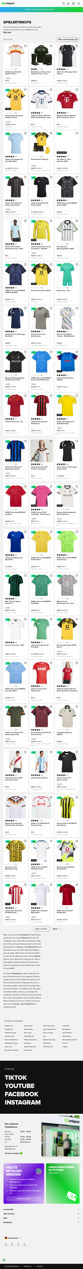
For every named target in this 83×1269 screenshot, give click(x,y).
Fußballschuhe (9, 1026)
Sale (44, 1036)
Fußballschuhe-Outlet (11, 1043)
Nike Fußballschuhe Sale (69, 1039)
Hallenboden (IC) (48, 1046)
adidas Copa (8, 1046)
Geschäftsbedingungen (12, 1266)
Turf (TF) (64, 1043)
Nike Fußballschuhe (49, 1026)
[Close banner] (81, 9)
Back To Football (48, 1033)
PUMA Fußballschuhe (30, 1039)
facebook (21, 1094)
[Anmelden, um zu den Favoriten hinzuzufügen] (25, 46)
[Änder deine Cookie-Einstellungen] (4, 1260)
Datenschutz (27, 1266)
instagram (23, 1102)
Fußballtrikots (9, 1029)
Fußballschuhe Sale (10, 1033)
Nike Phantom (66, 1029)
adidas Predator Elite (30, 1046)
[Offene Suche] (63, 3)
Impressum (40, 1266)
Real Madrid (27, 1043)
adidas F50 (65, 1026)
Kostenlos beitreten (24, 1199)
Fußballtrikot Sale (29, 1036)
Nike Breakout (66, 1036)
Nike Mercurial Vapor (49, 1039)
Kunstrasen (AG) (9, 1036)
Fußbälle (65, 1046)
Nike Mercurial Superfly (11, 1050)
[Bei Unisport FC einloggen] (68, 3)
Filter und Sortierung (66, 39)
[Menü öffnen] (78, 3)
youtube (19, 1086)
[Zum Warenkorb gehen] (73, 3)
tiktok (16, 1078)
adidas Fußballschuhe (49, 1029)
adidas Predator (28, 1029)
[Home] (8, 3)
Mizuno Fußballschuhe (11, 1039)
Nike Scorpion (28, 1050)
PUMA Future (47, 1043)
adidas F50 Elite (67, 1033)
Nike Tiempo (27, 1033)
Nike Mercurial (28, 1026)
